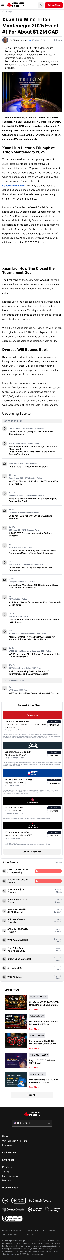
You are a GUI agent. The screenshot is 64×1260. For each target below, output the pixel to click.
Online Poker (9, 1152)
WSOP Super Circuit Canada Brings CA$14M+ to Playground (33, 447)
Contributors (29, 1234)
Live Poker (8, 1159)
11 (57, 892)
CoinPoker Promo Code (14, 813)
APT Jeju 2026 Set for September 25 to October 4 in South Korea (35, 603)
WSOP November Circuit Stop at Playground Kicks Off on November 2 (34, 655)
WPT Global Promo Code (14, 786)
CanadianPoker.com (13, 185)
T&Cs (42, 738)
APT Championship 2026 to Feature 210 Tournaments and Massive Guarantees (29, 672)
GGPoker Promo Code (13, 730)
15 (55, 912)
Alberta (5, 1171)
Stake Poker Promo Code (14, 758)
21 (55, 922)
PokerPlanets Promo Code (15, 838)
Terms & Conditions (10, 1234)
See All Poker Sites (32, 851)
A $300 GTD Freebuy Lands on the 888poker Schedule (31, 534)
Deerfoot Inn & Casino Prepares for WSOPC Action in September (34, 620)
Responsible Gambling (11, 1230)
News (5, 1136)
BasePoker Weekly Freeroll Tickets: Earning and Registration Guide (33, 499)
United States (24, 1123)
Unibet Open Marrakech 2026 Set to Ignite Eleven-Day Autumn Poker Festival (34, 586)
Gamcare (10, 1254)
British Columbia (10, 1176)
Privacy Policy (49, 1230)
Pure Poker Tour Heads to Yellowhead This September (30, 568)
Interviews (7, 1145)
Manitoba (6, 1180)
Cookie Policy (32, 1230)
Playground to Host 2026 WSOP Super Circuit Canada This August (32, 452)
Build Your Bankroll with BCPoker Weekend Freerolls (30, 517)
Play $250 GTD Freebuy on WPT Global (28, 466)
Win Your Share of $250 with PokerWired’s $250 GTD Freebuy (33, 482)
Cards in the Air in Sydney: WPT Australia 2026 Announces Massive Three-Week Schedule (32, 551)
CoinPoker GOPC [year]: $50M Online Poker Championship (31, 432)
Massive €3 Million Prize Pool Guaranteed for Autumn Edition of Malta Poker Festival (32, 638)
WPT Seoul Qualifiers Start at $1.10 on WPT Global (34, 693)
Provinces (8, 1167)
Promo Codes (10, 1187)
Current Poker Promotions (14, 1141)
